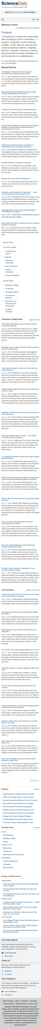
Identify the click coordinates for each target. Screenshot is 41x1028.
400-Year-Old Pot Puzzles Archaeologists (17, 806)
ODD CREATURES (6, 917)
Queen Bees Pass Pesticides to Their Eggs (18, 803)
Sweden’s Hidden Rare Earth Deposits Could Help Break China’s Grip (19, 722)
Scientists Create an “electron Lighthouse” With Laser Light (20, 669)
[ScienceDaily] (14, 3)
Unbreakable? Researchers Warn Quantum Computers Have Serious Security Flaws (16, 73)
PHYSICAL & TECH (6, 845)
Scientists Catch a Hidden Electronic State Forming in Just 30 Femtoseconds (20, 348)
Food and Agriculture (10, 861)
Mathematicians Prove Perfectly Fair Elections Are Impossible (19, 631)
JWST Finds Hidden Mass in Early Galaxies (18, 797)
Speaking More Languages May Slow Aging (18, 794)
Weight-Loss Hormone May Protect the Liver (18, 810)
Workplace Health (9, 838)
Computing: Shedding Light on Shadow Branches (18, 109)
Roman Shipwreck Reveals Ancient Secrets (18, 813)
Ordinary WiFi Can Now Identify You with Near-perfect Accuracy (20, 499)
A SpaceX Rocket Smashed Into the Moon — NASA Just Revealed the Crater (21, 903)
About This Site (8, 1001)
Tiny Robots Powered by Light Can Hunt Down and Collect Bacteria (19, 369)
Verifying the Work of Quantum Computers (16, 162)
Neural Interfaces (11, 266)
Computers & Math (9, 247)
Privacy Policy (9, 1003)
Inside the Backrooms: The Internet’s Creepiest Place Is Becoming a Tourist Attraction (20, 706)
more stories (34, 780)
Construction (7, 851)
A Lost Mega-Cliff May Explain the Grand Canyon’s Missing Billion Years (21, 921)
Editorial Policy (21, 1003)
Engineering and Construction (13, 854)
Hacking (8, 257)
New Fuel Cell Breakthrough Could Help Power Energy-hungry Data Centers (18, 546)
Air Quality (6, 864)
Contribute (24, 1001)
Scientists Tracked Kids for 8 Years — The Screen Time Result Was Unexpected (19, 436)
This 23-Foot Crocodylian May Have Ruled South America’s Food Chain (20, 931)
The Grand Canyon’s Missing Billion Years (18, 822)
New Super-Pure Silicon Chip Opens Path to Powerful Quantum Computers (20, 224)
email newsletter (29, 12)
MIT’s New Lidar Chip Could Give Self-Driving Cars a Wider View (20, 742)
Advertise (33, 1001)
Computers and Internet (10, 252)
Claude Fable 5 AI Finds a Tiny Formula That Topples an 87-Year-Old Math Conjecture (20, 595)
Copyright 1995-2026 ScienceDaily (16, 1006)
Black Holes (7, 848)
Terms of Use (33, 1003)
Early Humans (8, 867)
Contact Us (8, 995)
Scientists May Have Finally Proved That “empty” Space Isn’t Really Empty (20, 908)
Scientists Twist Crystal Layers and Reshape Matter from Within (19, 613)
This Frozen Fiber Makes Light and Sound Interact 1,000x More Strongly (19, 325)
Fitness (5, 841)
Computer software (12, 292)
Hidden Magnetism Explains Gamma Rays (18, 819)
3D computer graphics (9, 296)
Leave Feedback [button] (10, 991)
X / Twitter (7, 974)
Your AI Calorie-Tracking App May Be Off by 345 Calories (18, 686)
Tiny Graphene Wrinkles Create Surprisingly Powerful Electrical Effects (20, 457)
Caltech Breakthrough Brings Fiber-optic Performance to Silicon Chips (20, 390)
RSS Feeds (8, 956)
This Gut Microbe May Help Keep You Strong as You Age (20, 890)
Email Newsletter (10, 953)
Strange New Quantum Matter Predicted (17, 816)
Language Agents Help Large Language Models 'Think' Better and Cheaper (18, 211)
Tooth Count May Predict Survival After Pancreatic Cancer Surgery (20, 885)
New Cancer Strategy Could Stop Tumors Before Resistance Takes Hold (18, 759)
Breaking (4, 789)
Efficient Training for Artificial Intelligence (15, 178)
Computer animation (8, 310)
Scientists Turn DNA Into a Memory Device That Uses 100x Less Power (20, 413)
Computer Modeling (12, 275)
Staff (17, 1001)
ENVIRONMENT (5, 858)
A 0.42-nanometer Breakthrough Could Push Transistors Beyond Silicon (17, 523)
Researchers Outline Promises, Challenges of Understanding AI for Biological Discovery (17, 146)
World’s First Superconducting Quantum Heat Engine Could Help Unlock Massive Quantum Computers (20, 478)
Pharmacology (8, 835)
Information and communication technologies (10, 303)
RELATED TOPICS (8, 242)
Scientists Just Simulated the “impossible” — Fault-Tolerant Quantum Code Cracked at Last (19, 193)
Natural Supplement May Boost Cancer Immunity (20, 800)
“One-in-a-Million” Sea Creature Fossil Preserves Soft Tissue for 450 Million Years (20, 926)
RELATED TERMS (8, 281)
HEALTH (3, 832)
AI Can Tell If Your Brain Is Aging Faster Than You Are (20, 650)
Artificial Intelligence (9, 270)
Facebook (7, 971)
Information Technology (9, 261)
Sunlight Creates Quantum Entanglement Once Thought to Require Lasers (18, 569)
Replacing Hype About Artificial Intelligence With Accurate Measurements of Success (18, 93)
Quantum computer (12, 285)
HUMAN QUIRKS (6, 881)
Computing (9, 288)
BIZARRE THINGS (6, 899)
